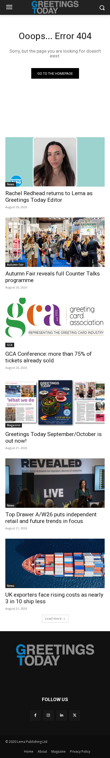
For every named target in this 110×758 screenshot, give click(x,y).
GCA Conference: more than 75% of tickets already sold (48, 357)
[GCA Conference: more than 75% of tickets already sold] (55, 322)
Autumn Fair (15, 264)
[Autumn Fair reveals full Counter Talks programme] (55, 242)
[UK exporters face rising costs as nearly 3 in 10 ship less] (55, 563)
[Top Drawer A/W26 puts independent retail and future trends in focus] (55, 483)
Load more (53, 618)
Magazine (13, 425)
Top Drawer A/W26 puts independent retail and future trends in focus (51, 517)
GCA (10, 345)
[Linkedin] (61, 715)
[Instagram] (48, 715)
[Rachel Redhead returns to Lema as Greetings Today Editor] (55, 162)
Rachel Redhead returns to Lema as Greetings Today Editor (49, 196)
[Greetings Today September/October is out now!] (55, 403)
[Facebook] (35, 715)
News (10, 184)
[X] (74, 715)
